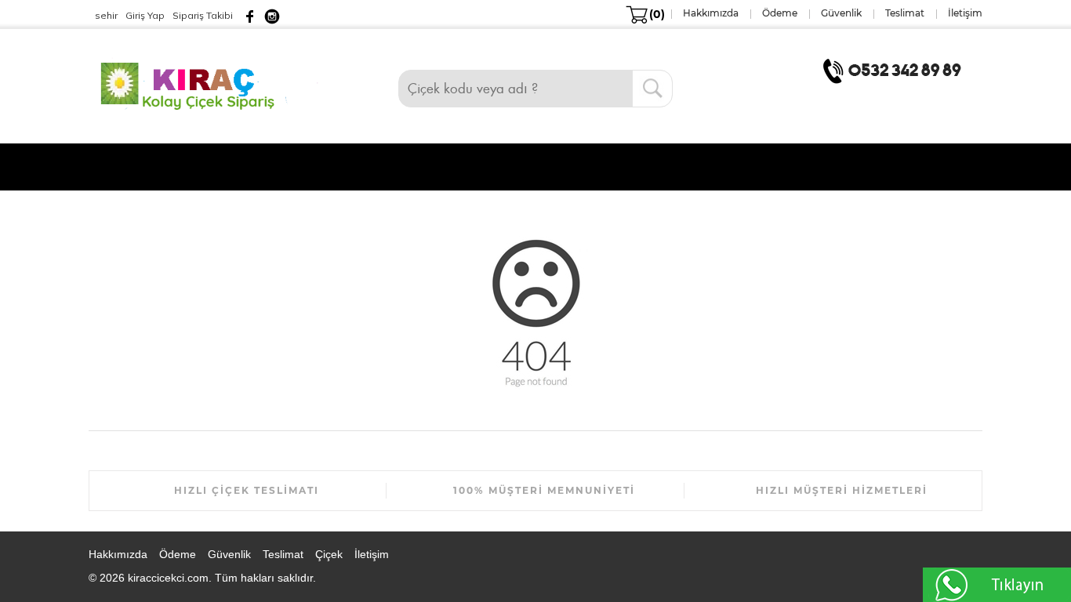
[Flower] (209, 84)
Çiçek (329, 554)
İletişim (371, 554)
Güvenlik (229, 554)
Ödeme (177, 554)
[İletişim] (895, 70)
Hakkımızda (118, 554)
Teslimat (283, 554)
